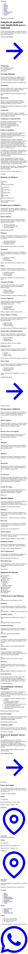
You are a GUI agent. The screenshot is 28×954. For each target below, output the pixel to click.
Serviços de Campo (8, 912)
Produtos (6, 6)
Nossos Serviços (4, 65)
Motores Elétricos (8, 908)
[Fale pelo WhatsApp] (14, 952)
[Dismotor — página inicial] (3, 1)
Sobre (5, 3)
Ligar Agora (3, 807)
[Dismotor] (3, 880)
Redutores (6, 910)
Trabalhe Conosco (8, 12)
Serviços (6, 7)
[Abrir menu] (1, 17)
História (5, 10)
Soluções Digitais (8, 897)
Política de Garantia (8, 898)
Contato (5, 14)
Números (6, 5)
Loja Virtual (6, 13)
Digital (5, 9)
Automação (6, 911)
